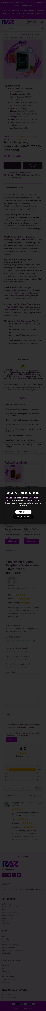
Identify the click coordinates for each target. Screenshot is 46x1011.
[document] (23, 505)
